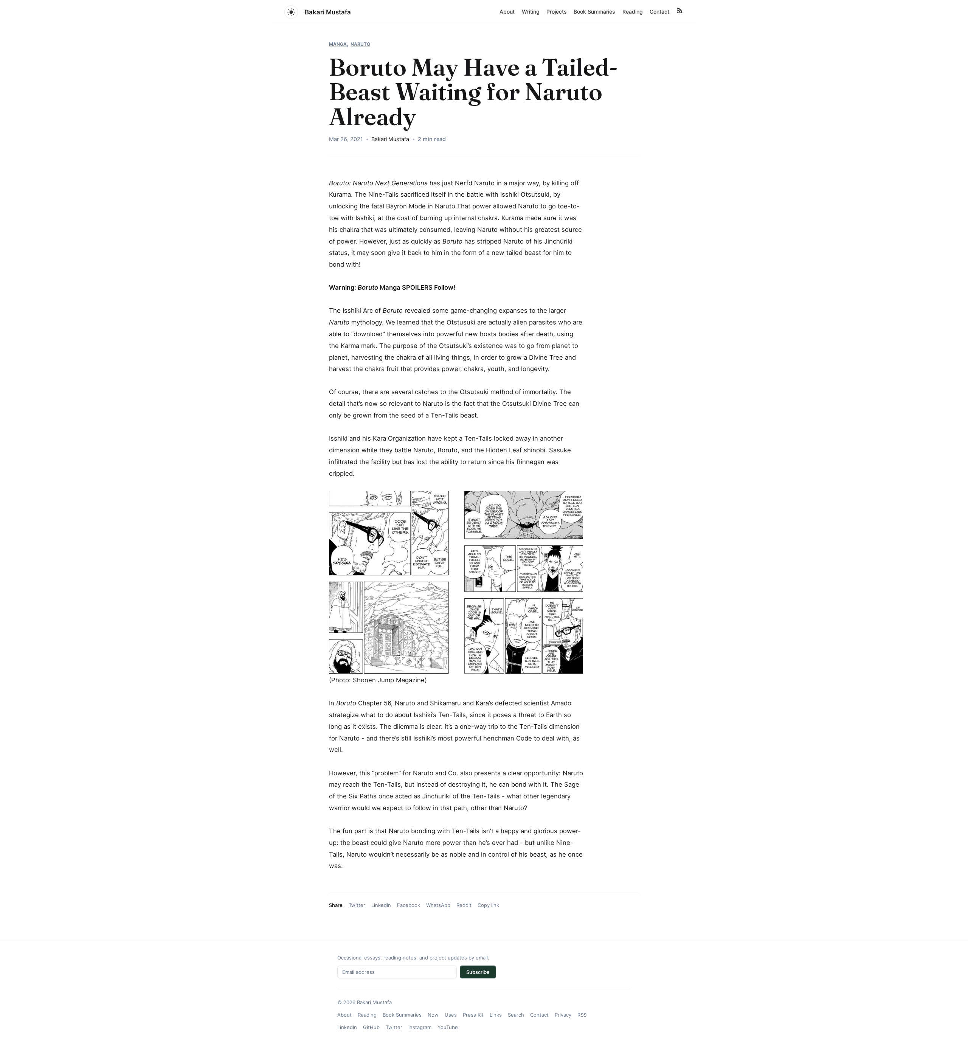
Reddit (464, 905)
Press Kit (473, 1015)
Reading (632, 11)
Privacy (563, 1015)
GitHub (371, 1027)
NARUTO (360, 44)
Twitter (357, 905)
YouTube (447, 1027)
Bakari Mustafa (328, 12)
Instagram (419, 1027)
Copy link (488, 905)
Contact (659, 11)
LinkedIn (381, 905)
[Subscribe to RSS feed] (679, 12)
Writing (531, 11)
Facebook (408, 905)
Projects (556, 11)
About (507, 11)
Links (496, 1015)
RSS (581, 1015)
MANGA (338, 44)
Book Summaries (594, 11)
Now (433, 1015)
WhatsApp (438, 905)
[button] (291, 12)
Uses (451, 1015)
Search (516, 1015)
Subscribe (478, 972)
